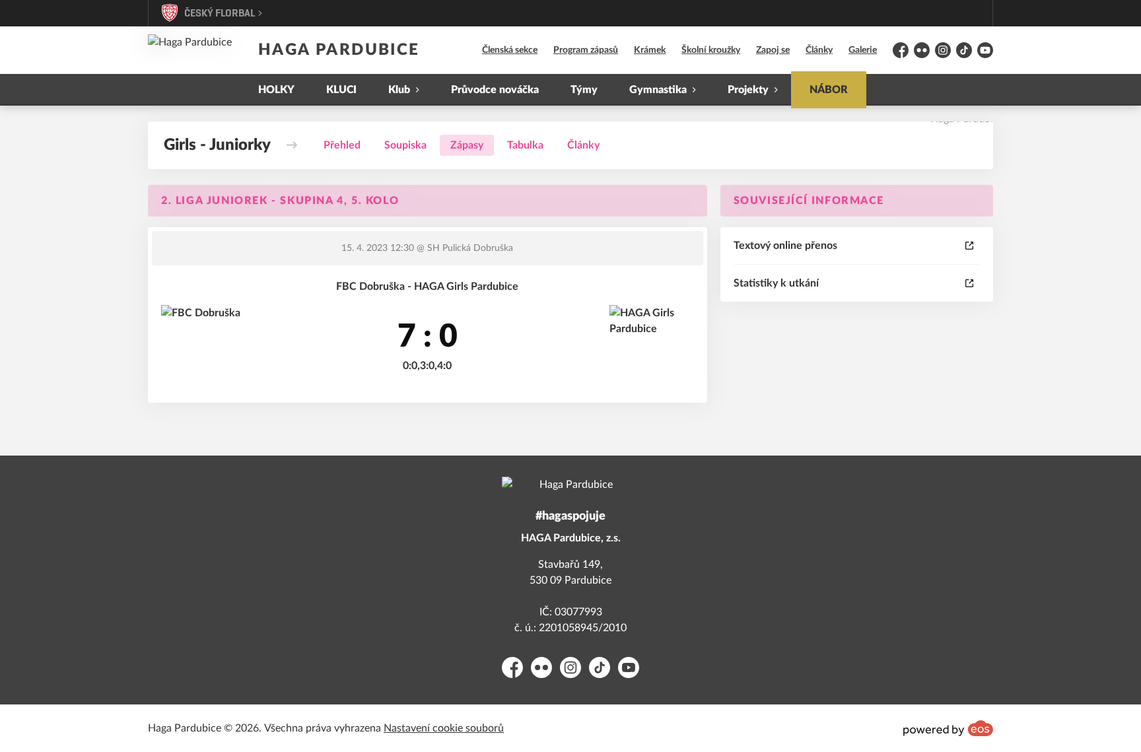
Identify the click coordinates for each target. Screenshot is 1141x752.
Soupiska (405, 145)
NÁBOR (829, 90)
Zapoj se (773, 50)
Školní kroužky (710, 50)
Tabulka (525, 145)
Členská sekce (509, 50)
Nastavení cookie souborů (444, 728)
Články (819, 50)
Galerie (862, 50)
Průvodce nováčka (495, 90)
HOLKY (276, 90)
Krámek (650, 50)
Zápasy (466, 145)
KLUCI (341, 90)
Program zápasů (585, 50)
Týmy (584, 90)
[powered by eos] (948, 728)
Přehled (342, 145)
